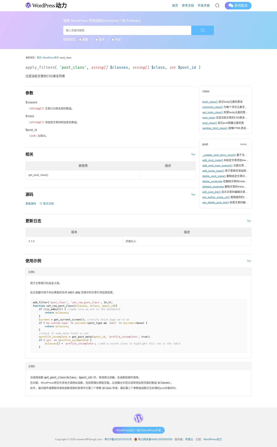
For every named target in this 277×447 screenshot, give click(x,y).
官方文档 (48, 203)
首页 (175, 5)
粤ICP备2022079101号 (118, 439)
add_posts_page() (213, 170)
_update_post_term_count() (219, 154)
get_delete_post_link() (215, 202)
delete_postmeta (212, 181)
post (205, 144)
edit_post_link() (211, 191)
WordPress (49, 5)
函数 (84, 39)
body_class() (210, 101)
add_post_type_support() (217, 165)
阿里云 (189, 439)
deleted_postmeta (213, 186)
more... (244, 144)
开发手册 (204, 5)
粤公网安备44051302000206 (155, 439)
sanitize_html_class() (214, 128)
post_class (208, 117)
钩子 (101, 39)
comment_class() (212, 106)
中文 (117, 39)
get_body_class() (212, 112)
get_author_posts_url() (216, 197)
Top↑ (193, 154)
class (205, 91)
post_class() (209, 122)
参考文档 (188, 5)
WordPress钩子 (51, 57)
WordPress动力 (213, 439)
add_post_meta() (212, 160)
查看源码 (30, 203)
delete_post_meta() (214, 175)
